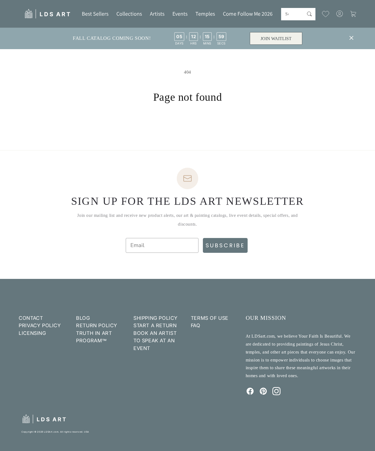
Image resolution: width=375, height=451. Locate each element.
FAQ (195, 325)
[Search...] (309, 14)
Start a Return (155, 325)
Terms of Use (209, 318)
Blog (83, 318)
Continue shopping (187, 124)
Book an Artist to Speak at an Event (155, 340)
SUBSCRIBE (225, 245)
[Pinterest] (263, 393)
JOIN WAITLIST (276, 38)
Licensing (32, 333)
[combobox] (298, 14)
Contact (31, 318)
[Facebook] (250, 393)
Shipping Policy (155, 318)
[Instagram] (276, 393)
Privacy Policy (40, 325)
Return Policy (96, 325)
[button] (129, 13)
